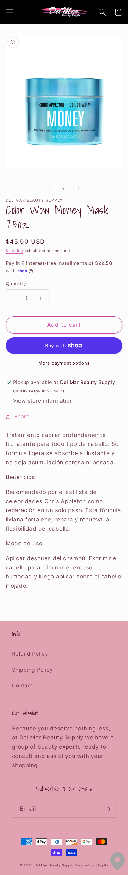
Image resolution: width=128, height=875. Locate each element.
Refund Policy (30, 653)
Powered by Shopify (92, 865)
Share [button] (22, 416)
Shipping (14, 250)
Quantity (16, 284)
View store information (43, 400)
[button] (9, 12)
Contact (22, 685)
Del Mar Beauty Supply (54, 865)
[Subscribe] (107, 808)
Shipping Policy (32, 670)
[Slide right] (78, 188)
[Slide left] (49, 188)
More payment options (64, 363)
